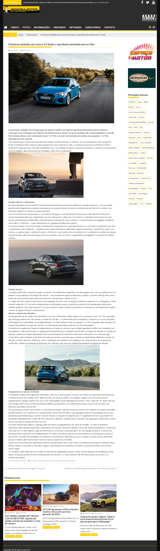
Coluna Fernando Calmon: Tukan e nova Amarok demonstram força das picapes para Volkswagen (66, 2)
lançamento (133, 142)
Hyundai (132, 137)
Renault (140, 173)
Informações (42, 27)
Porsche (132, 168)
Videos (15, 27)
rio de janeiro (134, 178)
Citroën (141, 117)
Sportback (71, 461)
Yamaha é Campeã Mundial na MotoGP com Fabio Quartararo (90, 468)
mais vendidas (145, 142)
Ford (135, 127)
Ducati (150, 122)
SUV (150, 188)
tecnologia (143, 193)
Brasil (131, 107)
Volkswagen (133, 204)
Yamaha (149, 204)
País (50, 461)
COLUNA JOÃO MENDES (137, 122)
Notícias (23, 461)
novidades (133, 163)
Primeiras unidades (60, 461)
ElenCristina (26, 50)
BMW (146, 102)
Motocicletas (133, 153)
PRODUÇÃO (142, 168)
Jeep (139, 137)
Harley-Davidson (135, 132)
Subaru (143, 188)
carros (138, 107)
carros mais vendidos (137, 112)
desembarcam (43, 461)
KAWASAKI (147, 137)
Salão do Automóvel (136, 183)
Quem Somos (92, 27)
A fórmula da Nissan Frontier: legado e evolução (25, 468)
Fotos (26, 27)
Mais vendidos (134, 148)
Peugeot (142, 163)
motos (143, 153)
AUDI (139, 102)
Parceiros (60, 27)
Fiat (130, 127)
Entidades (76, 27)
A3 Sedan (33, 461)
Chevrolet (132, 117)
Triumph (139, 198)
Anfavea (132, 102)
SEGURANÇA (133, 188)
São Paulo (132, 193)
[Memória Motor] (5, 27)
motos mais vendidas (137, 158)
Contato (109, 27)
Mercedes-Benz (148, 148)
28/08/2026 (11, 513)
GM (141, 127)
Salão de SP (145, 178)
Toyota (131, 198)
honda (146, 132)
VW (141, 204)
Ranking (132, 173)
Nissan (150, 158)
